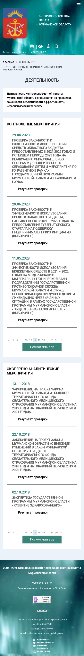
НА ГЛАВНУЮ (43, 639)
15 (26, 340)
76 (30, 532)
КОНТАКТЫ (42, 610)
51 (56, 340)
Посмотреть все (42, 347)
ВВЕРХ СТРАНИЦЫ (45, 642)
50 (52, 340)
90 (56, 532)
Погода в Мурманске (59, 52)
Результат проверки (32, 189)
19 (43, 340)
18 (39, 340)
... (22, 340)
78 (39, 532)
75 (26, 532)
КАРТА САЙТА (43, 651)
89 (52, 532)
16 (30, 340)
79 (43, 532)
